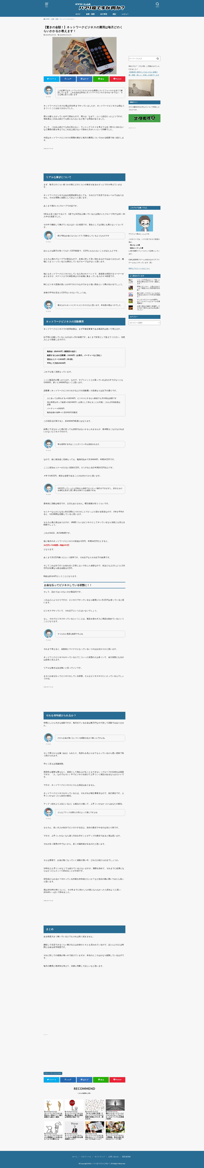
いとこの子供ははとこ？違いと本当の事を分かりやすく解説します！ (148, 281)
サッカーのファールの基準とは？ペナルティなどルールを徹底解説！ (148, 301)
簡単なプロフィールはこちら (139, 268)
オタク (78, 14)
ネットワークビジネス (54, 1073)
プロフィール (86, 1157)
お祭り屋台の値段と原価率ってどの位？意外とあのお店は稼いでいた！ (148, 308)
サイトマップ (100, 1157)
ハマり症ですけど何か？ (101, 1163)
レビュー (125, 14)
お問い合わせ (113, 1157)
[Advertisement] (82, 161)
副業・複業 (90, 14)
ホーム (74, 1157)
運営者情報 (126, 1157)
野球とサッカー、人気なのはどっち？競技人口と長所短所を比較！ (148, 288)
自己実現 (103, 14)
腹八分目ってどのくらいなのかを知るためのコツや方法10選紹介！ (148, 295)
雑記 (114, 14)
